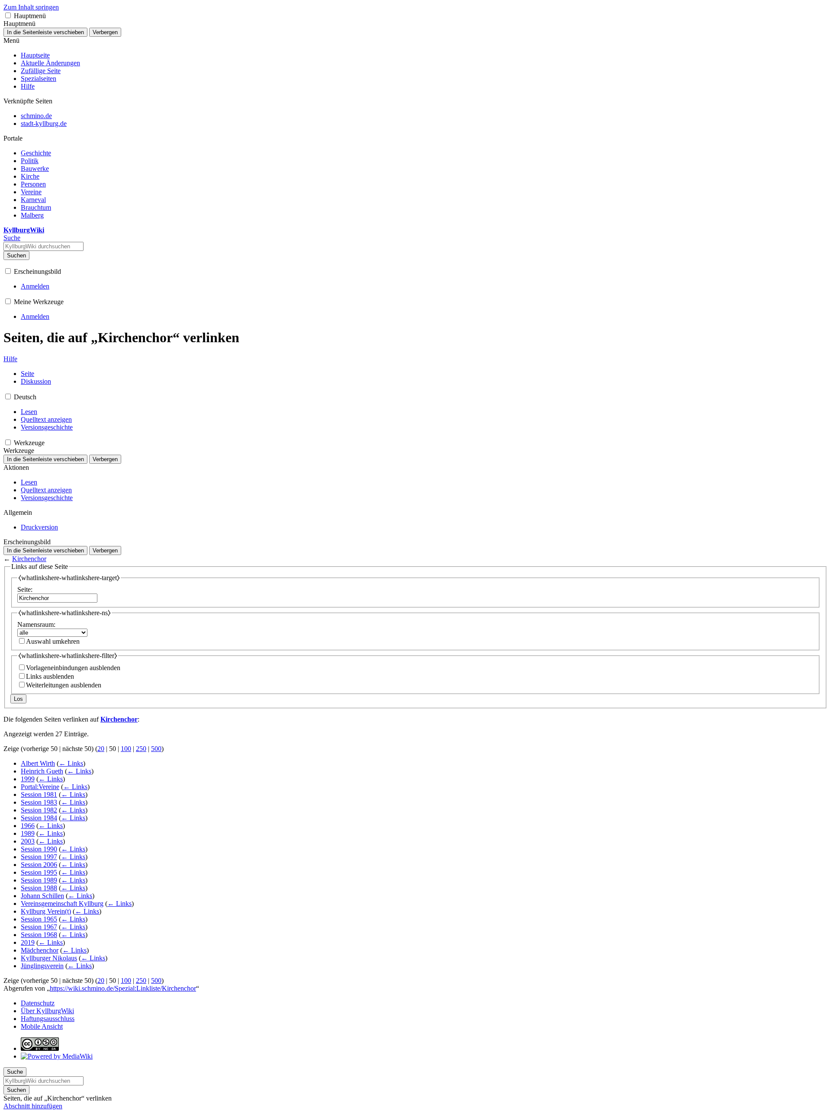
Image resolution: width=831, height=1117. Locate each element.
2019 (28, 942)
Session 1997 (39, 856)
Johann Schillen (42, 895)
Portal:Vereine (40, 786)
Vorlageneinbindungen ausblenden (73, 667)
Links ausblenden (50, 676)
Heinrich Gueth (42, 771)
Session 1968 (39, 934)
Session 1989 (39, 880)
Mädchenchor (39, 950)
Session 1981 (39, 794)
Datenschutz (38, 1003)
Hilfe (10, 359)
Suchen (16, 255)
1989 (28, 833)
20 (100, 748)
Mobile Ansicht (42, 1026)
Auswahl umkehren (53, 641)
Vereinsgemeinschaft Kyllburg (62, 903)
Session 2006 (39, 864)
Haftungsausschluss (47, 1018)
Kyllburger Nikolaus (49, 958)
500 (156, 748)
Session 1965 (39, 919)
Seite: (24, 589)
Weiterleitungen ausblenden (63, 685)
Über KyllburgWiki (47, 1010)
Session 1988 (39, 888)
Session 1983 (39, 802)
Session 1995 (39, 872)
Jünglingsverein (42, 965)
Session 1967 (39, 927)
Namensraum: (36, 624)
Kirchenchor (29, 558)
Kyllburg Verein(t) (46, 911)
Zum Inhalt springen (31, 7)
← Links (71, 763)
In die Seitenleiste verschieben (45, 32)
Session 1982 (39, 810)
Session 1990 (39, 849)
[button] (8, 15)
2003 (28, 841)
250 (141, 748)
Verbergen (105, 32)
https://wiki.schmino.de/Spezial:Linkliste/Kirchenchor (123, 988)
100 (126, 748)
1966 (28, 825)
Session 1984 (39, 818)
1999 (28, 779)
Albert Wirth (38, 763)
